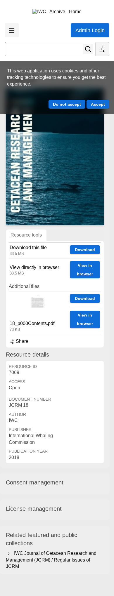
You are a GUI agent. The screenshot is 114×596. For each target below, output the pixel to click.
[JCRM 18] (55, 156)
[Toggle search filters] (102, 49)
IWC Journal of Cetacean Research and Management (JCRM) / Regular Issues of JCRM (51, 560)
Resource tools (26, 234)
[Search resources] (88, 49)
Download (85, 249)
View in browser (85, 269)
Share (21, 341)
